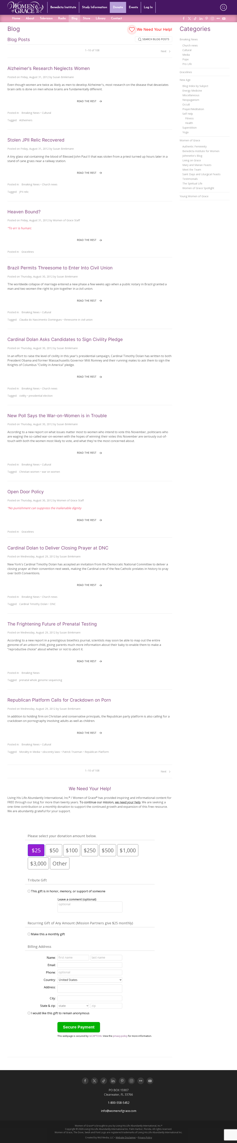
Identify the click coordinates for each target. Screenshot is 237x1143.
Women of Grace (190, 140)
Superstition (189, 127)
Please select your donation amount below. (62, 836)
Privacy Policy (145, 1137)
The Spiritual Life (192, 183)
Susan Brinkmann (63, 77)
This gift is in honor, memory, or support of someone (68, 891)
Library (101, 18)
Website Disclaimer (126, 1137)
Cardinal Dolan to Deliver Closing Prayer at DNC (57, 548)
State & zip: (48, 1006)
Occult (186, 104)
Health (189, 123)
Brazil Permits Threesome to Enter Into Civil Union (60, 267)
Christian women (29, 471)
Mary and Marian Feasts (196, 165)
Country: (50, 980)
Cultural (46, 113)
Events (133, 7)
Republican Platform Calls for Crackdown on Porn (59, 700)
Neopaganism (190, 100)
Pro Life (187, 64)
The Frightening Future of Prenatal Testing (52, 624)
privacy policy (120, 1036)
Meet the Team (191, 169)
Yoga (185, 132)
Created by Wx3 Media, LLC (99, 1137)
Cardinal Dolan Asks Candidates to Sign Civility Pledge (65, 339)
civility (22, 395)
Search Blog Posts (155, 39)
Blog (74, 18)
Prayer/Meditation (193, 109)
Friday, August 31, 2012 (35, 77)
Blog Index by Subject (195, 86)
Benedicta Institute (63, 7)
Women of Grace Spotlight (198, 188)
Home (16, 18)
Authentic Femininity (194, 146)
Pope (185, 59)
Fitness (189, 118)
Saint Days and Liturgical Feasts (201, 174)
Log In (148, 7)
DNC (53, 604)
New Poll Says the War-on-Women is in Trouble (57, 415)
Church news (49, 184)
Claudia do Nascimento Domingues (40, 319)
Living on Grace (191, 160)
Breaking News (30, 113)
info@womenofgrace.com (118, 1111)
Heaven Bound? (24, 211)
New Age (185, 80)
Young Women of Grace (194, 196)
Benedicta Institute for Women (200, 151)
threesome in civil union (78, 319)
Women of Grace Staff (66, 220)
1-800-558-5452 (118, 1103)
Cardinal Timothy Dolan (33, 604)
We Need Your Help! (154, 29)
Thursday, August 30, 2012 (37, 276)
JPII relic (24, 192)
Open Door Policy (25, 491)
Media (186, 54)
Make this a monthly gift (48, 934)
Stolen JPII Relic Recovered (35, 140)
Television (46, 18)
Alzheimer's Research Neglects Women (48, 68)
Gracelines (27, 251)
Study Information (94, 7)
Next (164, 51)
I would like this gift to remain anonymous (60, 1013)
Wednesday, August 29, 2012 (38, 556)
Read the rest (86, 101)
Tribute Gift (37, 880)
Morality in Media (29, 752)
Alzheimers (25, 120)
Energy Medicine (192, 90)
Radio (62, 18)
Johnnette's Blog (192, 155)
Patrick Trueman (72, 752)
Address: (50, 987)
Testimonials (190, 179)
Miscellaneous (190, 95)
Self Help (187, 113)
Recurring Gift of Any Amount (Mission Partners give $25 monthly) (80, 923)
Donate (118, 7)
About (30, 18)
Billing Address (39, 946)
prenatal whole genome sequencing (40, 680)
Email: (52, 965)
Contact (116, 18)
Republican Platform (97, 752)
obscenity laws (51, 752)
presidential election (41, 395)
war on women (51, 471)
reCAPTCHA (95, 1036)
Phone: (51, 972)
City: (53, 998)
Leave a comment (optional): (77, 899)
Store (86, 18)
